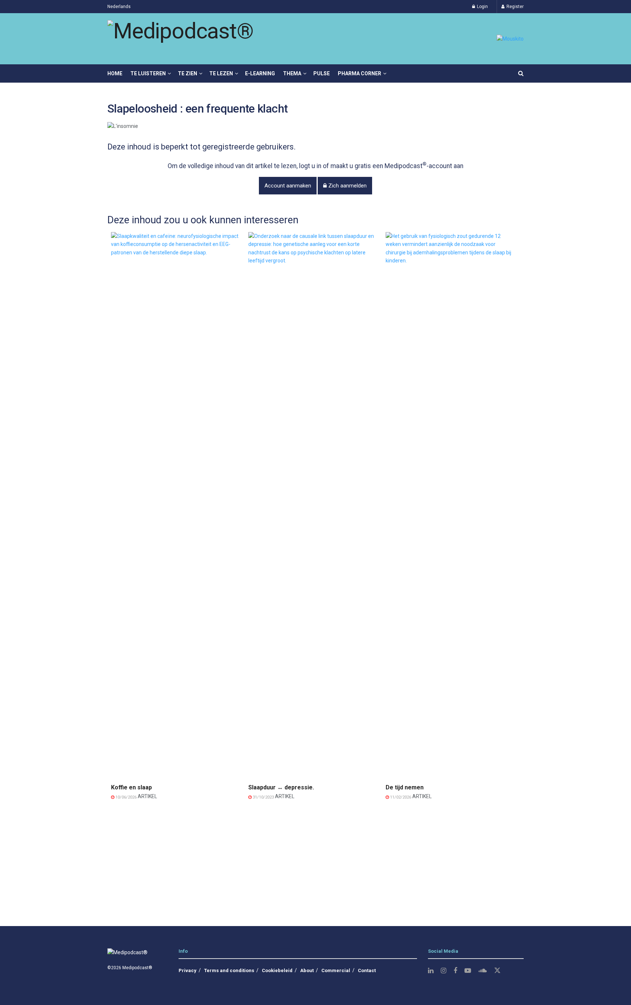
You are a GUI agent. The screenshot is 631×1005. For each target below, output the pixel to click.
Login (482, 6)
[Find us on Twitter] (497, 970)
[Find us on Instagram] (443, 971)
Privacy (187, 970)
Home (114, 73)
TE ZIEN (187, 73)
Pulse (321, 73)
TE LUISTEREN (148, 73)
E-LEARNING (260, 73)
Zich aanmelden (347, 185)
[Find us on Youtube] (467, 971)
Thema (292, 73)
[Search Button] (521, 73)
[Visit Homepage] (180, 39)
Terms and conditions (229, 970)
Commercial (335, 970)
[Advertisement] (315, 860)
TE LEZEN (221, 73)
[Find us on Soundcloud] (482, 971)
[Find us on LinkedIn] (430, 971)
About (307, 970)
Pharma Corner (359, 73)
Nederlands (119, 6)
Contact (367, 970)
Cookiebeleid (277, 970)
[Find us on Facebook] (455, 971)
